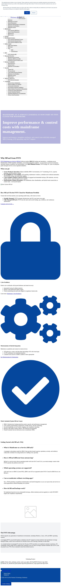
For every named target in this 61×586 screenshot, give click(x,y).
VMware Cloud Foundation (13, 94)
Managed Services (9, 56)
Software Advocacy (10, 78)
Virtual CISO (10, 69)
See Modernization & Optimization (9, 357)
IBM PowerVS (11, 33)
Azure (9, 48)
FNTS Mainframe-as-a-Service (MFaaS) (11, 161)
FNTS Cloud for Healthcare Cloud (15, 42)
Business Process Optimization (14, 82)
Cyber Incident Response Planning (15, 72)
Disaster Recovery (11, 63)
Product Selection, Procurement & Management (17, 88)
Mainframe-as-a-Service (12, 21)
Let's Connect (4, 516)
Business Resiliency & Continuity (14, 84)
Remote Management (12, 23)
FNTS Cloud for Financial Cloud (14, 41)
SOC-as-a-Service (11, 70)
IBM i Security (11, 35)
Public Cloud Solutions (12, 45)
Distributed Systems (10, 38)
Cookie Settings (6, 583)
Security (7, 67)
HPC (6, 53)
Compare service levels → (7, 204)
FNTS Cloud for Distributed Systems (15, 39)
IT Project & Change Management (15, 90)
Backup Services (11, 64)
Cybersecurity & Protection (13, 85)
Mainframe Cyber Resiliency (13, 26)
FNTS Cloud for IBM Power (13, 30)
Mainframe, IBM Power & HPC (14, 58)
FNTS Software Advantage (13, 79)
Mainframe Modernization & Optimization (16, 24)
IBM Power (8, 29)
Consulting (7, 81)
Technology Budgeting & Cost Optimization (17, 93)
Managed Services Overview (13, 57)
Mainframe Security (12, 27)
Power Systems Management (13, 32)
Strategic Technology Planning (14, 91)
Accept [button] (27, 12)
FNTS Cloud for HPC (12, 54)
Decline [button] (34, 12)
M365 (12, 50)
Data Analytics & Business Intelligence (15, 87)
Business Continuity (10, 61)
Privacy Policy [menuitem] (7, 573)
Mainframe (21, 17)
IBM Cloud (10, 47)
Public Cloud (8, 44)
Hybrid (6, 36)
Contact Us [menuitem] (6, 575)
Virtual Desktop (14, 51)
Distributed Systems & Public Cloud (15, 60)
